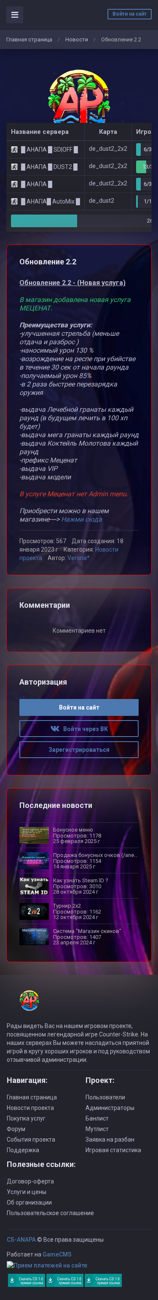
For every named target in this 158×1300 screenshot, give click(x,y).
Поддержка (23, 1150)
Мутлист (97, 1129)
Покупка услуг (26, 1118)
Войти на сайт (129, 14)
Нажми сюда (81, 519)
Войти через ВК (83, 729)
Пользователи (105, 1097)
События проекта (31, 1139)
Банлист (97, 1118)
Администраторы (110, 1107)
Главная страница (29, 39)
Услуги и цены (26, 1191)
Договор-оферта (30, 1181)
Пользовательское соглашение (50, 1213)
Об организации (29, 1202)
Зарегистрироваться (79, 749)
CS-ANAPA (21, 1239)
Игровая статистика (113, 1150)
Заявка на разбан (110, 1139)
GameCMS (57, 1254)
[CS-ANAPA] (79, 103)
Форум (16, 1129)
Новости (76, 39)
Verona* (78, 558)
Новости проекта (30, 1107)
